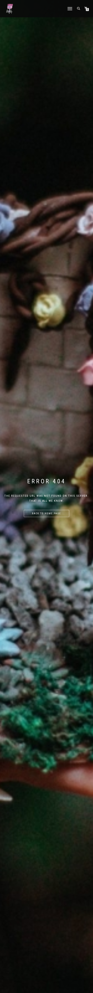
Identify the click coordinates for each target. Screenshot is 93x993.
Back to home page (46, 513)
